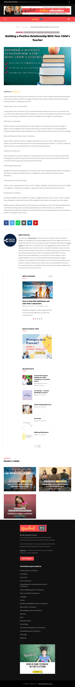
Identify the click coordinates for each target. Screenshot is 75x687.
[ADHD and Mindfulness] (27, 437)
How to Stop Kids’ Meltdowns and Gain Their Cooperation (36, 302)
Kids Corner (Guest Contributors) (29, 593)
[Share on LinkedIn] (29, 222)
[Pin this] (35, 222)
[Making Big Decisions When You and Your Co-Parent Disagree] (55, 479)
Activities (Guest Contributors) (29, 570)
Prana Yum (37, 418)
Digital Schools (16, 92)
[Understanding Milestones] (27, 409)
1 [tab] (33, 318)
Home (17, 27)
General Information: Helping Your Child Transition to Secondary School (42, 378)
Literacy (22, 600)
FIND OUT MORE (26, 558)
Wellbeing (28, 481)
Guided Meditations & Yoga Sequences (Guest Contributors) (33, 585)
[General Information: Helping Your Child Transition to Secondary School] (27, 380)
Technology (23, 634)
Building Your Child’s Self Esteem (20, 514)
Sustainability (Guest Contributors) (30, 631)
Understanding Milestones (42, 404)
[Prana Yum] (27, 423)
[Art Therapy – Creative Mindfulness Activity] (27, 395)
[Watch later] (69, 2)
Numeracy (23, 614)
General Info (25, 27)
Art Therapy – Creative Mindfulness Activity (41, 391)
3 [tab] (37, 318)
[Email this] (23, 222)
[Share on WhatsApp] (18, 222)
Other (22, 481)
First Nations (24, 574)
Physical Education (25, 621)
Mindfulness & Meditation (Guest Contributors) (34, 603)
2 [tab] (35, 318)
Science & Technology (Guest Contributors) (32, 628)
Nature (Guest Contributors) (28, 607)
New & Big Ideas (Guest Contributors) (31, 610)
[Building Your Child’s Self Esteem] (20, 506)
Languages (23, 597)
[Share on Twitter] (12, 222)
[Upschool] (37, 19)
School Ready (24, 624)
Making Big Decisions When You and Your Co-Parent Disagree (30, 2)
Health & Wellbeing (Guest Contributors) (48, 32)
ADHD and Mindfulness (41, 432)
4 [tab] (39, 318)
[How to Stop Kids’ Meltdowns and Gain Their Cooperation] (37, 290)
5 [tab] (41, 318)
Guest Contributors (29, 32)
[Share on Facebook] (6, 222)
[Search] (68, 19)
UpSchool (23, 550)
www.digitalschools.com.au (45, 684)
